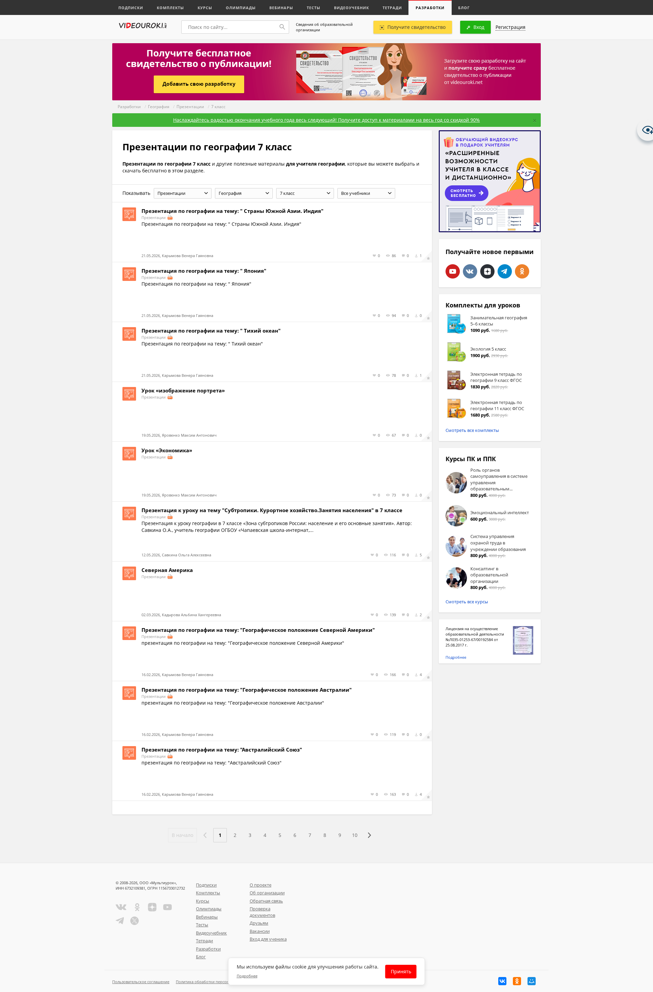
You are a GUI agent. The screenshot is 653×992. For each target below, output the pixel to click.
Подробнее (456, 657)
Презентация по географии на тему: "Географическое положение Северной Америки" (258, 629)
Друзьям (259, 923)
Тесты (313, 7)
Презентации (190, 107)
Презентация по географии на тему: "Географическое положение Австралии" (246, 689)
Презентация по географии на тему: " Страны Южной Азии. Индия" (232, 210)
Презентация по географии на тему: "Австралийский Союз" (221, 749)
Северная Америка (167, 570)
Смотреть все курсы (467, 602)
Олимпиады (241, 7)
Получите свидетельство (416, 27)
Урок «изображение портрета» (183, 390)
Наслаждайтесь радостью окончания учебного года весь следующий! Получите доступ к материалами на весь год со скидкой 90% (326, 120)
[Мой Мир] (532, 981)
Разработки (430, 7)
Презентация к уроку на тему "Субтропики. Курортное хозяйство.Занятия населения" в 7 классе (271, 510)
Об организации (267, 893)
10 (354, 835)
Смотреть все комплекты (472, 430)
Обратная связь (266, 901)
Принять (401, 971)
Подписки (130, 7)
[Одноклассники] (517, 981)
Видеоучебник (351, 7)
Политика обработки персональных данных (216, 981)
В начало (182, 835)
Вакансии (260, 931)
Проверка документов (262, 912)
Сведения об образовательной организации (324, 27)
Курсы (205, 7)
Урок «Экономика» (166, 450)
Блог (464, 7)
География (158, 107)
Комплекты (170, 7)
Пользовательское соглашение (140, 981)
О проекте (260, 885)
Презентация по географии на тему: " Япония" (203, 270)
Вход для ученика (268, 939)
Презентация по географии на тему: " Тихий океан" (211, 330)
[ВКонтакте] (502, 981)
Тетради (392, 7)
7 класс (218, 107)
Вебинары (281, 7)
